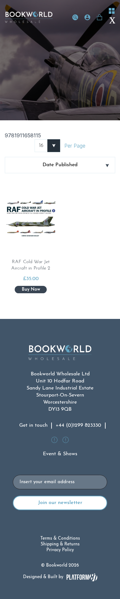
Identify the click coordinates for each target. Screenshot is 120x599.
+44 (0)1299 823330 (78, 425)
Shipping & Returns (60, 544)
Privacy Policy (60, 550)
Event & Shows (60, 454)
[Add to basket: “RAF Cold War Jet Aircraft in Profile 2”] (31, 289)
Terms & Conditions (60, 538)
